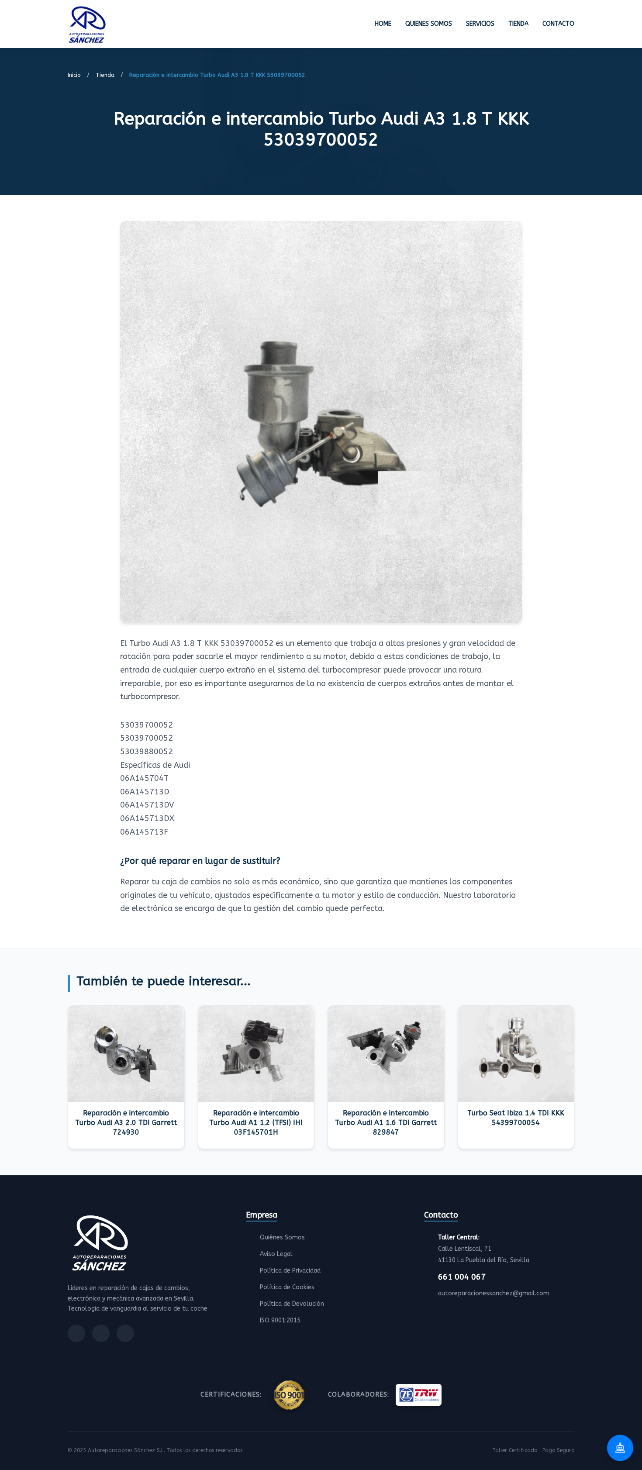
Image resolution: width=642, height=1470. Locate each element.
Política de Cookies (287, 1287)
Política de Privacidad (290, 1270)
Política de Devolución (292, 1304)
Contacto (558, 24)
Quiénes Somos (282, 1237)
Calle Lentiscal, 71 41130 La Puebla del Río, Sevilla (483, 1249)
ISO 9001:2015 (280, 1320)
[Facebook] (76, 1333)
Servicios (480, 24)
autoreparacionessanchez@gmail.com (493, 1293)
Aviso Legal (276, 1254)
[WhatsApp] (125, 1333)
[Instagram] (101, 1333)
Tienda (518, 24)
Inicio (74, 75)
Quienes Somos (428, 24)
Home (383, 24)
